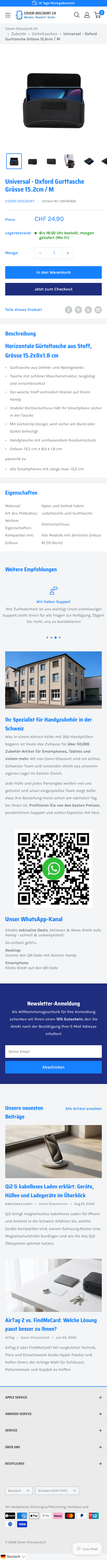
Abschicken (53, 1067)
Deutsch (14, 1490)
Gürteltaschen (44, 33)
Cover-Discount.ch (21, 28)
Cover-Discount (20, 201)
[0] (97, 15)
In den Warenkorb (53, 272)
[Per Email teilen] (98, 310)
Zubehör (18, 33)
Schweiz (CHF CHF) (53, 1490)
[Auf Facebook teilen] (68, 310)
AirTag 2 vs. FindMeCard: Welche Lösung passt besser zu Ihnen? (51, 1324)
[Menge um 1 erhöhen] (67, 253)
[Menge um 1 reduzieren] (40, 253)
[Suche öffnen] (77, 15)
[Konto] (87, 15)
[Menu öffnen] (7, 15)
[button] (13, 1556)
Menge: (11, 252)
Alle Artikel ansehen (83, 1108)
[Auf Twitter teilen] (88, 310)
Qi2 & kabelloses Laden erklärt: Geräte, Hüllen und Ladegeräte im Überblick (49, 1191)
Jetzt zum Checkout (53, 289)
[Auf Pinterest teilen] (78, 310)
